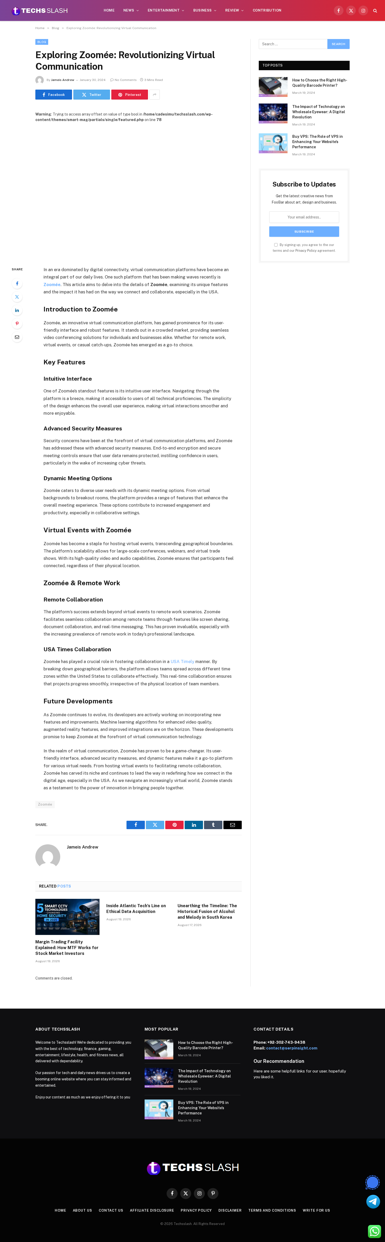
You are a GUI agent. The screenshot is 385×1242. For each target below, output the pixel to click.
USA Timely (182, 661)
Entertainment (164, 10)
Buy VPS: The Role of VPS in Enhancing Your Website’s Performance (317, 141)
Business (202, 10)
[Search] (374, 11)
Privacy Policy (306, 251)
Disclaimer (230, 1210)
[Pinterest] (17, 323)
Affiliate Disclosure (152, 1210)
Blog (41, 41)
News (128, 10)
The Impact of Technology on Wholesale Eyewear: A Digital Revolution (318, 112)
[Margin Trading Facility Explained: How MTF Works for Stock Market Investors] (67, 917)
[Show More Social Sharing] (154, 95)
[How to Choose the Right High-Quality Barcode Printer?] (273, 87)
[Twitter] (17, 297)
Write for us (316, 1210)
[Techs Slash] (39, 10)
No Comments (126, 80)
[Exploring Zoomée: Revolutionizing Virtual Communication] (138, 190)
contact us (111, 1210)
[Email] (17, 337)
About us (82, 1210)
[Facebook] (17, 283)
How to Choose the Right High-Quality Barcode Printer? (319, 82)
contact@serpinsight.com (291, 1048)
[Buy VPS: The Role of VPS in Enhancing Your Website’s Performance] (273, 143)
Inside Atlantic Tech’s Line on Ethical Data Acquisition (136, 908)
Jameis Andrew (62, 80)
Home (109, 10)
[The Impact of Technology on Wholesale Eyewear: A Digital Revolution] (273, 113)
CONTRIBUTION (267, 10)
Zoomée (45, 804)
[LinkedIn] (17, 310)
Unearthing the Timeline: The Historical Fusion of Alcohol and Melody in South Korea (207, 911)
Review (232, 10)
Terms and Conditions (272, 1210)
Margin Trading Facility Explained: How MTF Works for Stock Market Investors (66, 947)
